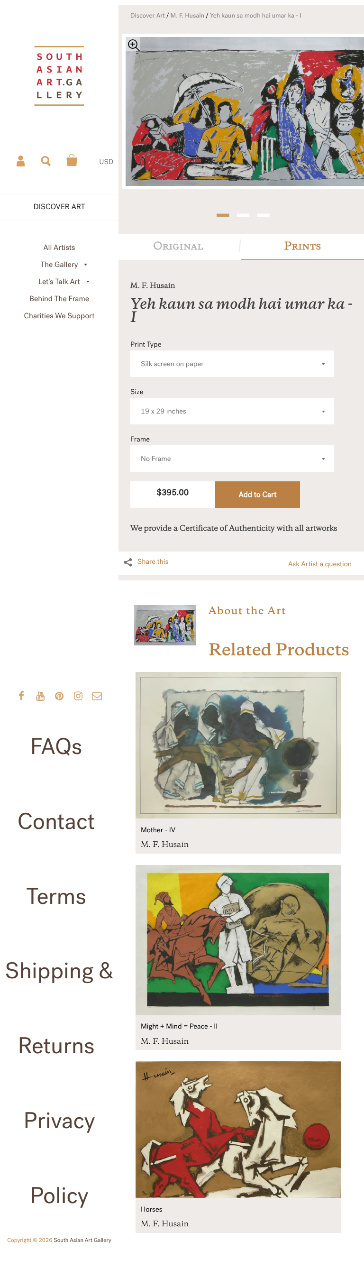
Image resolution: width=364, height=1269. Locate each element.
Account (21, 160)
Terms (56, 897)
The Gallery (59, 265)
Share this (153, 562)
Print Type (167, 354)
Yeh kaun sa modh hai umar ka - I (255, 15)
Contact (56, 822)
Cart (72, 160)
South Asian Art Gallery (82, 1240)
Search (46, 160)
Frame (150, 449)
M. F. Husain (188, 15)
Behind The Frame (59, 299)
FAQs (56, 747)
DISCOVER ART (59, 207)
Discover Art (147, 15)
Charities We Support (59, 316)
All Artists (59, 248)
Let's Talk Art (59, 282)
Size (158, 401)
